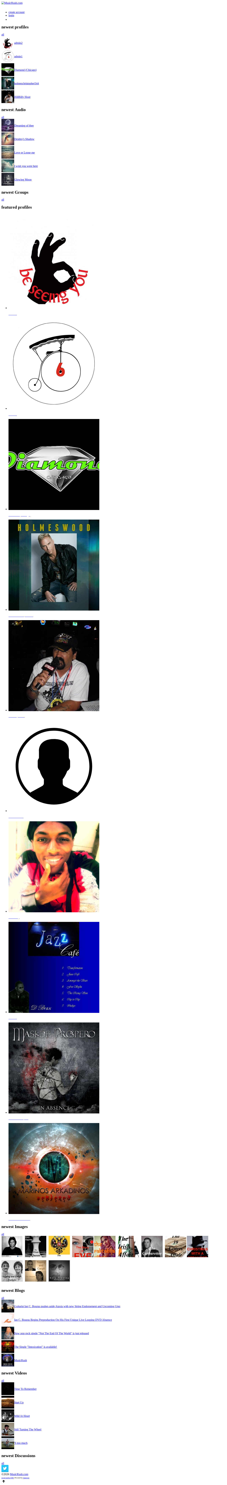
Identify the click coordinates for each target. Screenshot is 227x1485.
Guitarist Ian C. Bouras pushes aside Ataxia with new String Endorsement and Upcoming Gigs (67, 1306)
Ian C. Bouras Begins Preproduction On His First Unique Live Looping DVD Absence (63, 1319)
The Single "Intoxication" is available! (35, 1346)
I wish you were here (26, 166)
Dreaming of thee (24, 125)
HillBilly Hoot (22, 96)
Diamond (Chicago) (25, 69)
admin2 (18, 42)
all (2, 34)
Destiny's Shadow (24, 139)
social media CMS (7, 1478)
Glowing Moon (23, 179)
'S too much (20, 1442)
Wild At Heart (22, 1415)
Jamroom (26, 1478)
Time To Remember (25, 1388)
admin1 (18, 56)
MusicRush (20, 1360)
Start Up (19, 1402)
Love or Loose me (24, 152)
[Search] (10, 19)
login (11, 15)
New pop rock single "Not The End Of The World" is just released (51, 1333)
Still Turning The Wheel (27, 1429)
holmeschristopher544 (26, 83)
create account (16, 12)
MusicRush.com (19, 1474)
